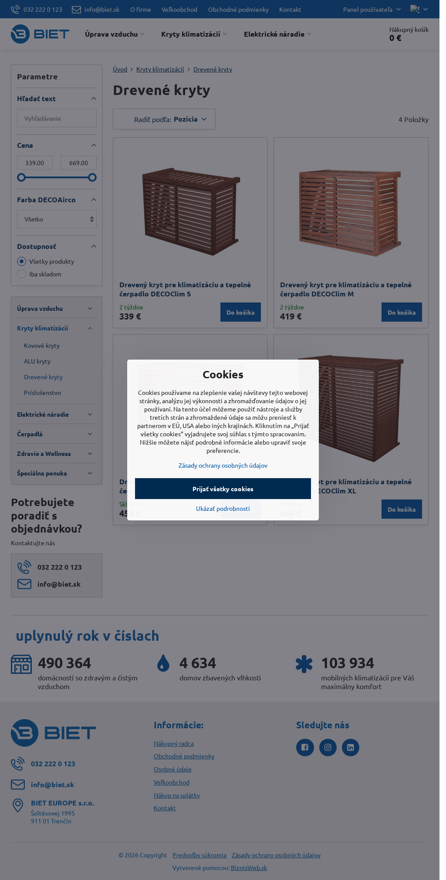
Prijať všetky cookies (223, 489)
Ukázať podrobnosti (223, 508)
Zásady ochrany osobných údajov (223, 465)
